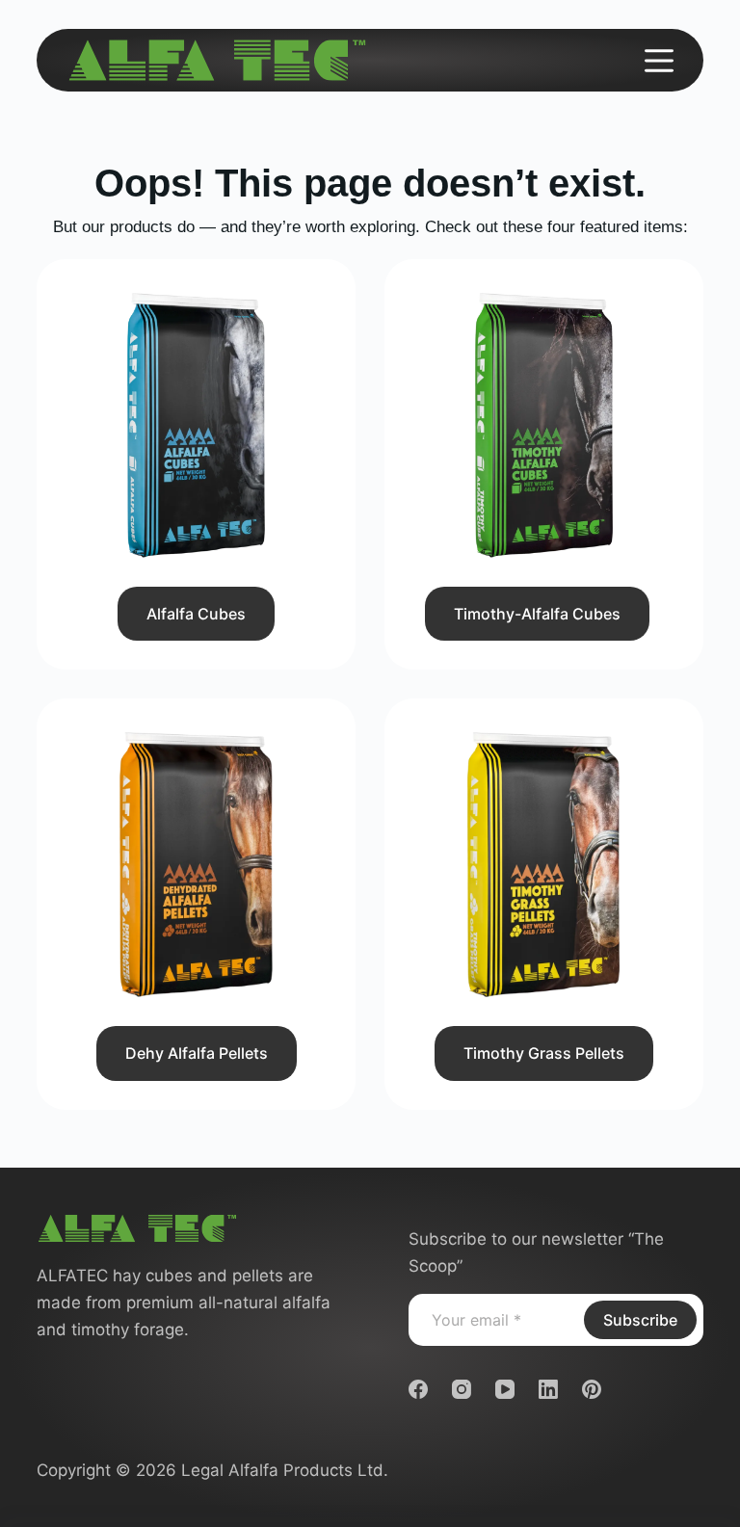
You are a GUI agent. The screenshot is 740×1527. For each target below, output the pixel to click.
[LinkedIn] (548, 1389)
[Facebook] (418, 1389)
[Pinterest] (591, 1389)
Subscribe (640, 1320)
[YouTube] (505, 1389)
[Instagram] (461, 1389)
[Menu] (659, 60)
